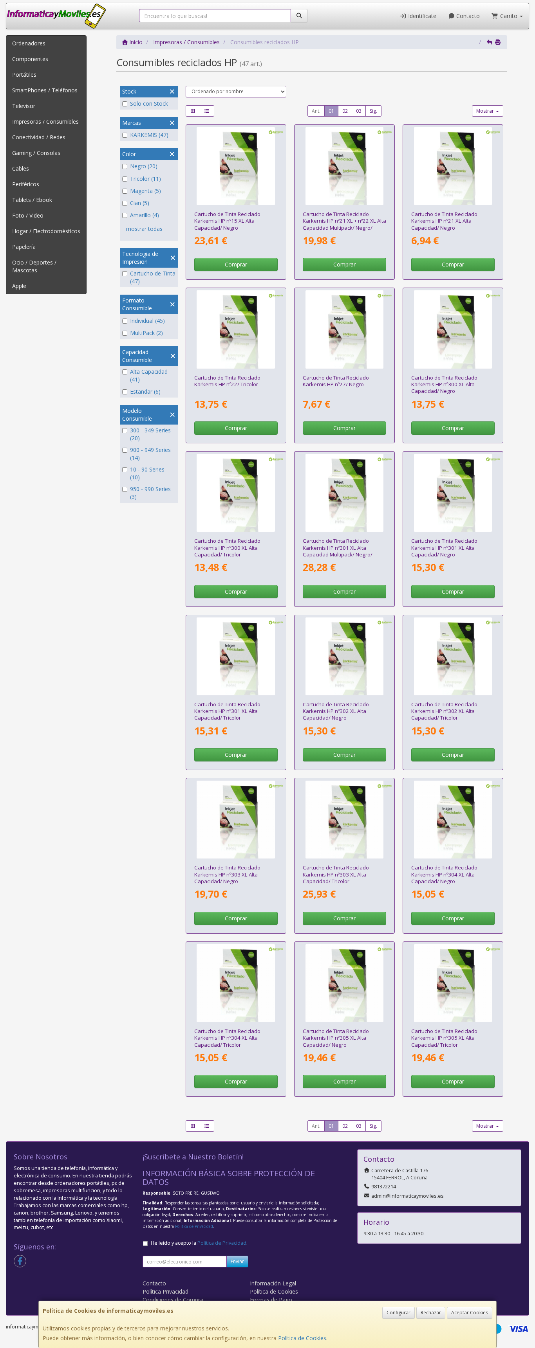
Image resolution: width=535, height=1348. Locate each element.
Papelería (24, 246)
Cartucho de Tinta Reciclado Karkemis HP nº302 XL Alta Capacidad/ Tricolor (444, 711)
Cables (20, 168)
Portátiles (24, 74)
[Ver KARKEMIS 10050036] (453, 166)
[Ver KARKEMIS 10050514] (453, 983)
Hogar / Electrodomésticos (46, 231)
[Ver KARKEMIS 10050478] (235, 819)
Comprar (236, 264)
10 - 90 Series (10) (147, 473)
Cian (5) (139, 203)
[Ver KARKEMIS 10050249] (453, 493)
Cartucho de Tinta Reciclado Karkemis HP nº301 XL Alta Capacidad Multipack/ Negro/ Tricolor (337, 551)
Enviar (237, 1261)
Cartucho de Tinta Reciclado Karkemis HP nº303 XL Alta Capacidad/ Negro (227, 874)
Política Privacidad (165, 1291)
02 (345, 111)
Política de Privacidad (194, 1226)
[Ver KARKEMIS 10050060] (235, 493)
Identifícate (421, 16)
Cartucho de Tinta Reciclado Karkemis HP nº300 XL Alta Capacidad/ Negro (444, 384)
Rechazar (431, 1312)
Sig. (373, 111)
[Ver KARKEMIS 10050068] (344, 493)
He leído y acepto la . (199, 1243)
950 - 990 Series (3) (150, 492)
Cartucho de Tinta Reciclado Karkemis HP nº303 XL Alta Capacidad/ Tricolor (336, 874)
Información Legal (273, 1283)
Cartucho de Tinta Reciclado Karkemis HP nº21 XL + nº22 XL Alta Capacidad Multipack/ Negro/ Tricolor (344, 224)
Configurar (398, 1312)
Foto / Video (27, 215)
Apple (19, 286)
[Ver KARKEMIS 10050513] (344, 983)
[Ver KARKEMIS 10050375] (453, 819)
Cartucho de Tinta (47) (152, 277)
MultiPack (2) (146, 333)
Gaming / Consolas (36, 153)
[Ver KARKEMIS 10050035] (344, 166)
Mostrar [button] (485, 111)
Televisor (23, 106)
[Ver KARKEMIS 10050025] (344, 329)
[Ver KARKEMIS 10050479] (344, 819)
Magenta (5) (145, 190)
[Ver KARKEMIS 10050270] (453, 656)
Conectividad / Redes (38, 137)
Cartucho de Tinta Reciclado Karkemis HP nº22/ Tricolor (227, 381)
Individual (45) (147, 320)
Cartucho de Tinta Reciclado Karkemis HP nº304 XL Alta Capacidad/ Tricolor (227, 1038)
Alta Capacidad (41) (149, 375)
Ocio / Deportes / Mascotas (34, 266)
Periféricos (25, 184)
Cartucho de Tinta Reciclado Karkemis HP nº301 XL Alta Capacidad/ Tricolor (227, 711)
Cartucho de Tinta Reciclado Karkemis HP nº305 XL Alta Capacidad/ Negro (336, 1038)
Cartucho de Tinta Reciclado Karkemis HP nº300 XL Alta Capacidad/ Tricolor (227, 547)
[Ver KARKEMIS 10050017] (235, 166)
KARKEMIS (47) (149, 135)
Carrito (509, 16)
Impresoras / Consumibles (45, 121)
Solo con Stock (149, 103)
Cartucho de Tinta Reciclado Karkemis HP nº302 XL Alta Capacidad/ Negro (336, 711)
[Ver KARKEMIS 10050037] (235, 329)
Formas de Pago (271, 1299)
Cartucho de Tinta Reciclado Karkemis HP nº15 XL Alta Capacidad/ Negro (227, 221)
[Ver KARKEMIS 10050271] (344, 656)
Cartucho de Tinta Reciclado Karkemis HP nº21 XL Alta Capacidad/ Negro (444, 221)
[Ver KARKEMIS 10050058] (453, 329)
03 (358, 111)
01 (331, 111)
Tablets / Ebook (32, 199)
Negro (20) (143, 166)
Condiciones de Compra (173, 1299)
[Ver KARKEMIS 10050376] (235, 983)
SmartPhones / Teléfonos (45, 90)
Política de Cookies (302, 1338)
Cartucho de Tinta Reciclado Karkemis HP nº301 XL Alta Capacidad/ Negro (444, 547)
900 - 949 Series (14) (150, 453)
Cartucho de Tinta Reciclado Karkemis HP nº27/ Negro (336, 381)
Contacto (467, 16)
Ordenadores (28, 43)
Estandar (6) (145, 391)
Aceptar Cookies (469, 1312)
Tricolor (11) (145, 178)
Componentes (30, 59)
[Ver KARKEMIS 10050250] (235, 656)
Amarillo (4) (144, 215)
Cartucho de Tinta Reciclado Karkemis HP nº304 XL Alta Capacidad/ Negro (444, 874)
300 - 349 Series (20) (150, 434)
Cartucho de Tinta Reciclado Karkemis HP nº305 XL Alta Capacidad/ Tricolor (444, 1038)
